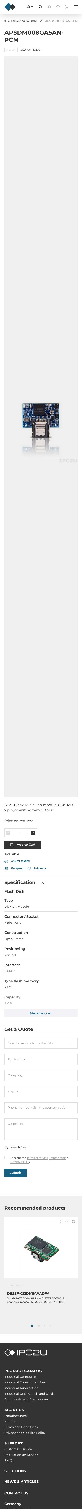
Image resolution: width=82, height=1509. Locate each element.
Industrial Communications (25, 1382)
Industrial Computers (20, 1377)
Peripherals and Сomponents (26, 1399)
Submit (15, 1173)
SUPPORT (13, 1443)
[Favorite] (60, 1222)
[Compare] (67, 1222)
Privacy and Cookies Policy (24, 1433)
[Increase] (33, 833)
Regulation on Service (21, 1455)
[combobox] (41, 1043)
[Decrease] (8, 833)
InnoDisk (14, 1285)
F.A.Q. (8, 1460)
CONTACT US (16, 1493)
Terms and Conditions (21, 1427)
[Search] (40, 6)
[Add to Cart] (73, 1222)
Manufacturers (15, 1416)
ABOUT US (14, 1410)
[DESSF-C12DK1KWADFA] (41, 1250)
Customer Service (18, 1449)
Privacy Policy (19, 1161)
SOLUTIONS (15, 1471)
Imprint (10, 1421)
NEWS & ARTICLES (21, 1482)
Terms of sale (57, 1157)
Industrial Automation (21, 1388)
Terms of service (37, 1157)
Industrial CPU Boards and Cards (29, 1394)
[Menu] (76, 6)
